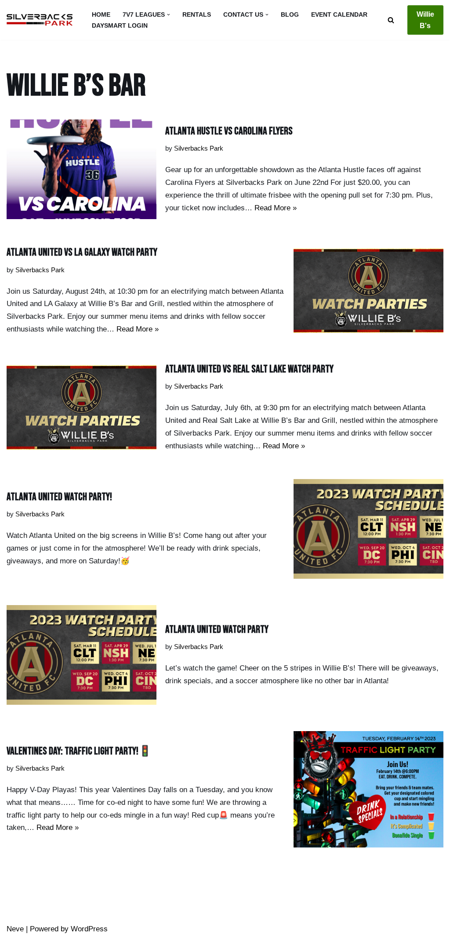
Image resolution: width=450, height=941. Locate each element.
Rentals (196, 14)
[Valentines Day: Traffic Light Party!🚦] (368, 789)
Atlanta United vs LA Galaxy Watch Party (82, 252)
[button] (168, 14)
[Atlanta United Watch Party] (81, 655)
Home (101, 14)
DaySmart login (120, 25)
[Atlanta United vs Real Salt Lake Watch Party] (81, 407)
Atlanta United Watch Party (217, 629)
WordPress (89, 929)
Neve (15, 929)
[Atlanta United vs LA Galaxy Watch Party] (368, 291)
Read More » (275, 208)
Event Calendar (339, 14)
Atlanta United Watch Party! (59, 496)
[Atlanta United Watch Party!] (368, 529)
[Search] (391, 20)
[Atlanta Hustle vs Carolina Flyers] (81, 169)
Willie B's (425, 20)
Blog (290, 14)
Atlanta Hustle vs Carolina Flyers (229, 131)
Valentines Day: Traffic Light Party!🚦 (79, 751)
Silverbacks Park (198, 148)
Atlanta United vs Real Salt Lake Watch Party (249, 369)
